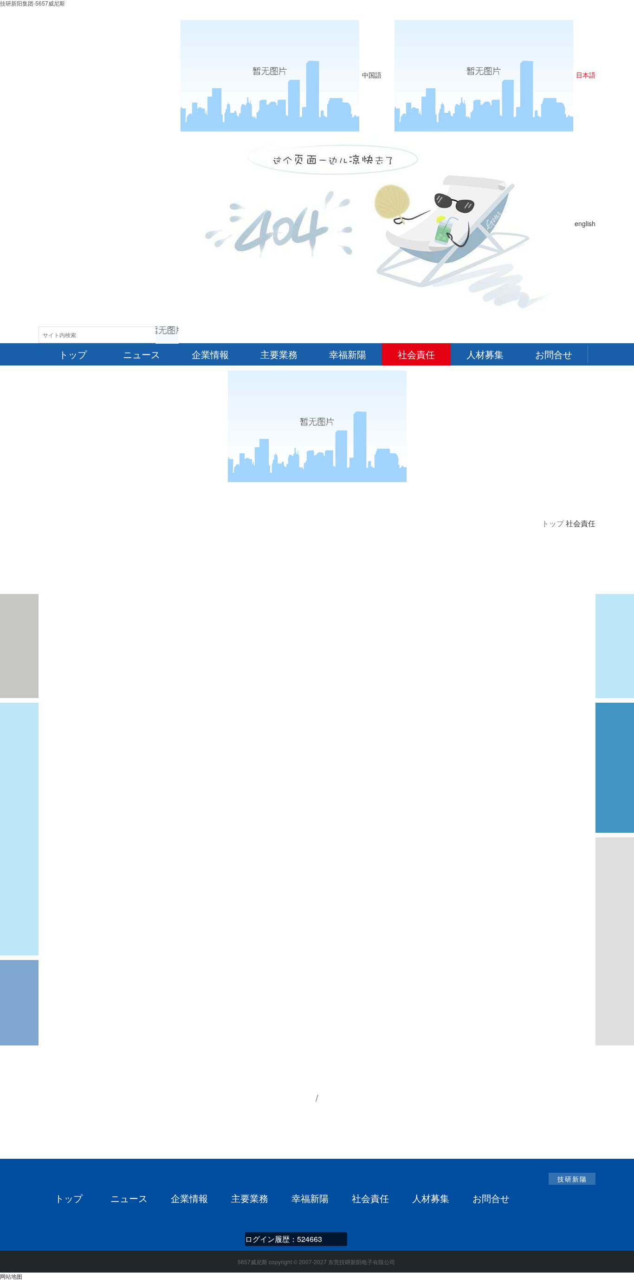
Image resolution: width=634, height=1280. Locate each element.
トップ (553, 523)
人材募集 (430, 1198)
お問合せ (491, 1198)
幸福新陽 (310, 1198)
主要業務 (249, 1198)
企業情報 (189, 1198)
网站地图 (11, 1276)
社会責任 (370, 1198)
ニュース (129, 1198)
